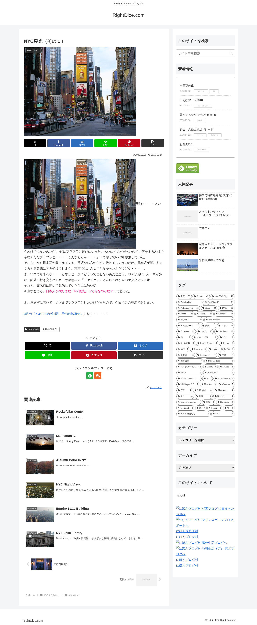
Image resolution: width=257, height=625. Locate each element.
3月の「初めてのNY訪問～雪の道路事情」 (54, 314)
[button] (152, 143)
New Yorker (33, 329)
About (181, 495)
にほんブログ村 (187, 531)
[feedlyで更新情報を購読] (89, 375)
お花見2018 (187, 144)
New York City (52, 329)
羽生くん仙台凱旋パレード (196, 129)
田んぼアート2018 (191, 100)
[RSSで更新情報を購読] (97, 375)
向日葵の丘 (187, 85)
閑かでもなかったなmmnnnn (198, 114)
